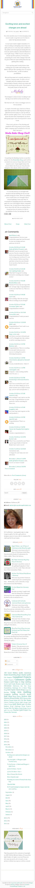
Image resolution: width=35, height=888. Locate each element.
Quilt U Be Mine (26, 704)
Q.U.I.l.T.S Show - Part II (14, 769)
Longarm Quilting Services (14, 694)
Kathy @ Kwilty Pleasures (16, 249)
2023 (5, 719)
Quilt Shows (17, 704)
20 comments (25, 31)
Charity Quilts (26, 675)
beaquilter (12, 409)
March (7, 809)
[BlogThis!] (7, 214)
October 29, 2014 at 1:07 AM (17, 393)
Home (18, 224)
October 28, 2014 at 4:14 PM (17, 368)
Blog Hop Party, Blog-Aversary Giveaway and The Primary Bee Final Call (21, 630)
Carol (10, 296)
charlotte (12, 395)
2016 (5, 739)
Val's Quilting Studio (15, 271)
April (7, 806)
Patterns (6, 702)
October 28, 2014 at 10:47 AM (17, 312)
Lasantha (27, 884)
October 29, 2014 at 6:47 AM (17, 407)
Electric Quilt (7, 684)
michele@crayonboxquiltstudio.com (20, 505)
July (7, 798)
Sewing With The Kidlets (11, 708)
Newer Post (7, 224)
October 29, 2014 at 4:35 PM (17, 417)
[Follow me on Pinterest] (15, 483)
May (7, 803)
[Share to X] (8, 214)
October (8, 752)
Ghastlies (28, 684)
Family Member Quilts (18, 684)
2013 (5, 818)
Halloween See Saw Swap (22, 686)
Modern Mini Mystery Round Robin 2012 (17, 697)
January (8, 814)
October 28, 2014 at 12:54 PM (17, 332)
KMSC (11, 324)
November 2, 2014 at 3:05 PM (17, 466)
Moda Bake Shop (18, 160)
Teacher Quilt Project (20, 710)
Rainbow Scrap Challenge (12, 706)
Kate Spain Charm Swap (16, 690)
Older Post (27, 224)
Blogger (31, 882)
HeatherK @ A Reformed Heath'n (19, 379)
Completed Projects (22, 677)
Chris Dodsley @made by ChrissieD (19, 360)
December (9, 747)
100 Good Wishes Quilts (13, 673)
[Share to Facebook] (10, 214)
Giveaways (7, 686)
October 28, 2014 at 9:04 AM (17, 281)
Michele (11, 31)
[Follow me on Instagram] (19, 483)
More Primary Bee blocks (14, 774)
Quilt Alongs (24, 702)
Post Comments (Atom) (19, 475)
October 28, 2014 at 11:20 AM (17, 322)
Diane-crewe (12, 334)
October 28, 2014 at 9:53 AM (17, 304)
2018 (5, 733)
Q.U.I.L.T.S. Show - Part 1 (14, 771)
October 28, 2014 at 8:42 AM (17, 269)
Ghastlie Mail (11, 784)
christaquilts (13, 370)
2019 (5, 730)
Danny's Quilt (9, 682)
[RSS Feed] (23, 483)
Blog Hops (17, 675)
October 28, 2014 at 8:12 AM (17, 247)
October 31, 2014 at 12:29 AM (17, 449)
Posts (8, 661)
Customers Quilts (23, 679)
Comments (9, 664)
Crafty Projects (9, 680)
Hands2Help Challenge (11, 688)
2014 (5, 744)
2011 (5, 823)
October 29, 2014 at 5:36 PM (17, 427)
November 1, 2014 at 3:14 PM (17, 459)
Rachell (11, 439)
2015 (5, 742)
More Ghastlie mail (12, 777)
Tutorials (14, 712)
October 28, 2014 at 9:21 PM (17, 377)
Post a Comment (10, 468)
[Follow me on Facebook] (11, 483)
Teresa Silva (12, 314)
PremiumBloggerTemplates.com (17, 886)
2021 (5, 725)
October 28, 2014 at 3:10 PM (17, 358)
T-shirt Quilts (10, 710)
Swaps (25, 708)
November (9, 750)
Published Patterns (14, 702)
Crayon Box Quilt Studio (16, 882)
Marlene (11, 346)
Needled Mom (13, 283)
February (8, 812)
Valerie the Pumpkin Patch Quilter (19, 429)
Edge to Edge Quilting (23, 682)
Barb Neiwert (13, 235)
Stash (21, 708)
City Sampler (8, 677)
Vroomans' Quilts (14, 306)
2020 (5, 728)
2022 (5, 722)
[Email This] (5, 214)
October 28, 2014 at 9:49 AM (17, 294)
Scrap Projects (26, 706)
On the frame (26, 700)
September (9, 792)
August (8, 795)
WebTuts (12, 884)
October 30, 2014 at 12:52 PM (17, 437)
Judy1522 (11, 419)
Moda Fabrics (17, 696)
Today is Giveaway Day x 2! (19, 644)
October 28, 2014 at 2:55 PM (17, 344)
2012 (5, 821)
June (7, 800)
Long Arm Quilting (21, 692)
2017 (5, 736)
